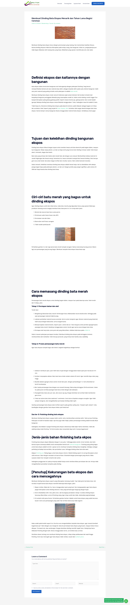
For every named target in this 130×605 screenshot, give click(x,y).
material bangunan (75, 444)
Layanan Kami (77, 3)
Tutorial (51, 23)
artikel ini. (87, 330)
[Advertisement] (65, 61)
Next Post (102, 547)
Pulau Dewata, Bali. (62, 108)
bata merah (73, 91)
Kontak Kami (86, 3)
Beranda (59, 3)
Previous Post (29, 547)
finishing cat (40, 453)
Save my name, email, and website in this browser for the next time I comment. (53, 588)
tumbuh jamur (79, 537)
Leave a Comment (36, 23)
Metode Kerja (45, 23)
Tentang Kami (67, 3)
